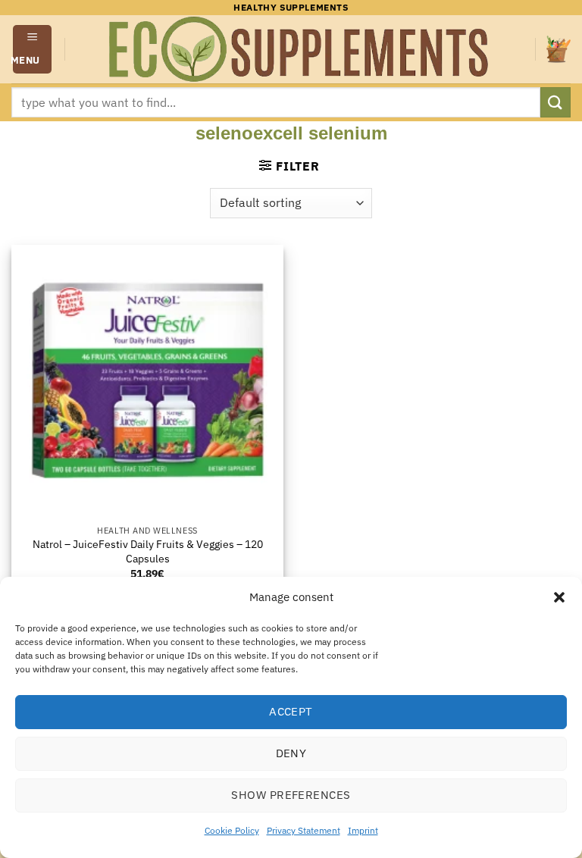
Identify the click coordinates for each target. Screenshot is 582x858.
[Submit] (555, 102)
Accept (291, 711)
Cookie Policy (232, 830)
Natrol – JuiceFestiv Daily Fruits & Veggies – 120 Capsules (148, 551)
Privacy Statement (303, 830)
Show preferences (290, 795)
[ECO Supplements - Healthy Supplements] (300, 49)
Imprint (363, 830)
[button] (559, 597)
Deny (291, 753)
